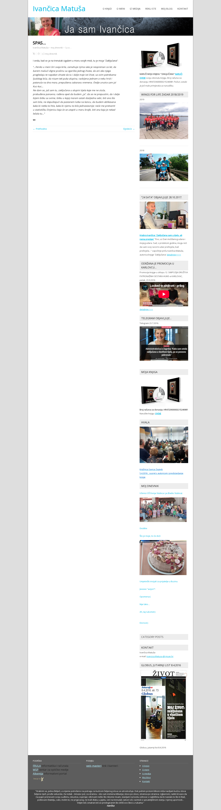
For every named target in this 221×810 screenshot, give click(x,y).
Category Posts (152, 637)
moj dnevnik (51, 53)
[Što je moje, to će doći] (163, 557)
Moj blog (166, 8)
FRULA (37, 766)
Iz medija (135, 8)
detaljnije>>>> (174, 254)
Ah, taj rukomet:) (147, 611)
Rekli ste (150, 8)
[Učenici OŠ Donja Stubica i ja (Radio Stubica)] (163, 509)
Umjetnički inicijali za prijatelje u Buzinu (159, 581)
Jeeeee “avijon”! (147, 589)
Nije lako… (145, 604)
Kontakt (182, 8)
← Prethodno (40, 128)
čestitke (143, 528)
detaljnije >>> (146, 309)
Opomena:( (145, 596)
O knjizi (107, 8)
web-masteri (93, 766)
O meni (121, 8)
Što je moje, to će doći (150, 535)
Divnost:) (144, 622)
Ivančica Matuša (59, 8)
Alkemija (38, 773)
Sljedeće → (129, 128)
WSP (35, 769)
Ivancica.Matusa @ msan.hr (160, 656)
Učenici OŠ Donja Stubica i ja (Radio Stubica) (161, 493)
